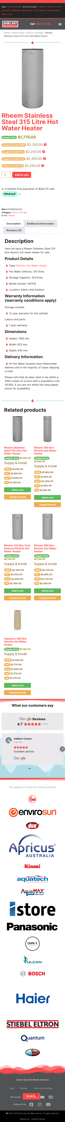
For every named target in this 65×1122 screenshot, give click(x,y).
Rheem (11, 215)
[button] (60, 24)
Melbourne (53, 10)
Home (7, 32)
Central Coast (54, 7)
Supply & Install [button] (17, 497)
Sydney (41, 7)
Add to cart (22, 174)
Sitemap (23, 1088)
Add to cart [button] (18, 489)
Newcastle (27, 10)
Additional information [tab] (40, 223)
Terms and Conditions (43, 1088)
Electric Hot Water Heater (31, 265)
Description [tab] (13, 223)
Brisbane (16, 10)
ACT (10, 14)
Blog (12, 1088)
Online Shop (18, 32)
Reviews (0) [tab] (14, 230)
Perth (4, 14)
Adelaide (6, 10)
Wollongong (40, 10)
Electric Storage (35, 32)
